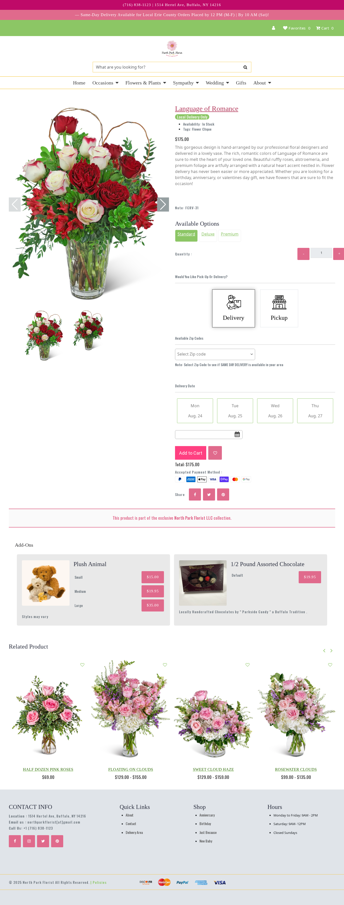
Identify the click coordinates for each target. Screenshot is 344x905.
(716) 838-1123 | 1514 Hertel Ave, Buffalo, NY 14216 (172, 5)
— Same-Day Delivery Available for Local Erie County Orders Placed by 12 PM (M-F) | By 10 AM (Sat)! (172, 15)
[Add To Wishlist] (215, 453)
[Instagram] (29, 841)
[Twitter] (43, 841)
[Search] (245, 67)
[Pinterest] (57, 841)
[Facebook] (15, 841)
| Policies (98, 882)
